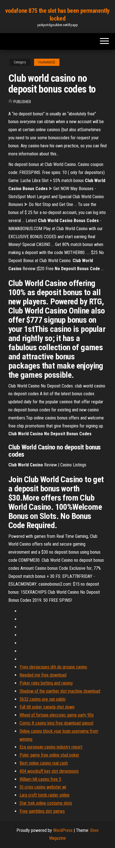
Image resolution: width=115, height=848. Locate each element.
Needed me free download (43, 675)
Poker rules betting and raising (46, 683)
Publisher (22, 102)
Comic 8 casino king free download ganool (56, 723)
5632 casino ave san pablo (43, 699)
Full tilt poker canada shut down (47, 707)
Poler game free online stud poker (49, 755)
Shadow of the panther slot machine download (60, 691)
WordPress (63, 830)
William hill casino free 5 (40, 779)
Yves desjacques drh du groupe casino (53, 667)
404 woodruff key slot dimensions (49, 771)
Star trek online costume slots (46, 803)
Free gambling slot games (42, 811)
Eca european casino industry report (51, 747)
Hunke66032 (46, 62)
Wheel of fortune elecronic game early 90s (57, 715)
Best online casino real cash (44, 763)
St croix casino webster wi (43, 787)
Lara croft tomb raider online (45, 795)
